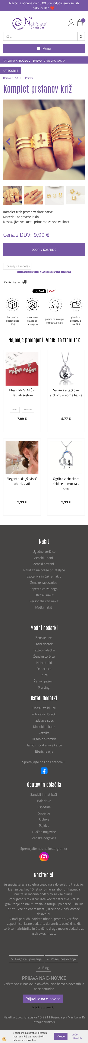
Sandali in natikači (44, 794)
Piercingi (44, 687)
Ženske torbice (44, 656)
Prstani (29, 78)
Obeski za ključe (44, 707)
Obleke (44, 819)
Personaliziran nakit (44, 601)
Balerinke (44, 800)
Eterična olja (44, 751)
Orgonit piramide (44, 738)
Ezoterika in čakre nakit (44, 576)
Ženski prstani (44, 563)
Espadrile (44, 806)
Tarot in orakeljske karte (44, 745)
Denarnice (44, 668)
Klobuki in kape (44, 726)
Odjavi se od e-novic (43, 1007)
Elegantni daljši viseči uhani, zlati (22, 481)
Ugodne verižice (44, 551)
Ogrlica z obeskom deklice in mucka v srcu (66, 483)
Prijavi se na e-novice (43, 999)
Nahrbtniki (44, 662)
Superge (44, 813)
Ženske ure (44, 637)
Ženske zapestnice (44, 582)
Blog (45, 967)
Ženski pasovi (44, 681)
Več (22, 379)
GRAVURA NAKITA (54, 61)
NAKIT (18, 78)
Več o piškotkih (77, 1036)
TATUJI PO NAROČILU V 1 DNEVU (22, 61)
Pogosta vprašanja (28, 959)
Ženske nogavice (44, 838)
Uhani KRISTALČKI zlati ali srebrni (22, 393)
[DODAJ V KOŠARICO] (66, 390)
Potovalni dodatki (44, 714)
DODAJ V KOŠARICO (44, 249)
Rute (44, 674)
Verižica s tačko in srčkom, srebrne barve (66, 393)
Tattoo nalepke (44, 650)
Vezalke (44, 732)
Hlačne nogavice (44, 831)
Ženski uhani (44, 557)
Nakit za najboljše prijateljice (44, 570)
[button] (79, 142)
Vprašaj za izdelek (17, 266)
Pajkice (44, 825)
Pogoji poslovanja (63, 959)
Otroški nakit (44, 595)
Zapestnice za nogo (44, 588)
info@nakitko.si (44, 1021)
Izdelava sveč (44, 720)
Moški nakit (44, 607)
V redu (61, 1036)
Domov (7, 78)
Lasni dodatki (44, 643)
